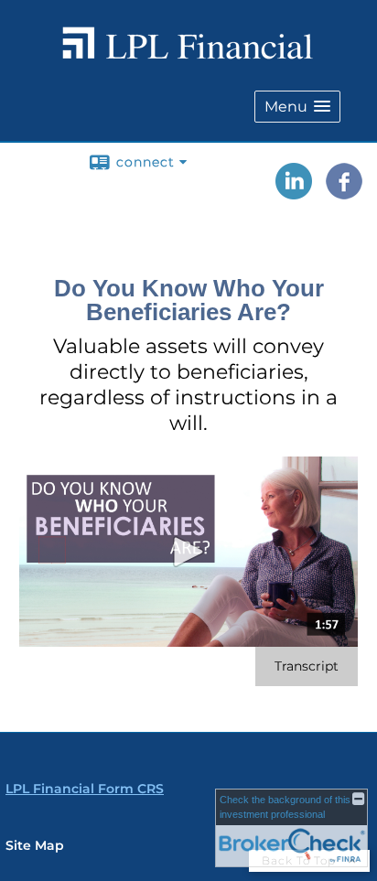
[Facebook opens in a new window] (344, 193)
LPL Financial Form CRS (84, 788)
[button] (297, 107)
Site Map (34, 845)
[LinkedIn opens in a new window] (293, 193)
